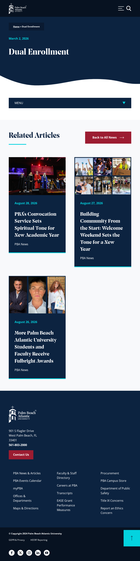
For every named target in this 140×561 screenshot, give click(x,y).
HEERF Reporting (38, 539)
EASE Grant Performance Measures (66, 505)
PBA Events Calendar (27, 481)
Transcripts (65, 493)
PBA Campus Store (113, 481)
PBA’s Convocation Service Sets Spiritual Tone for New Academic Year (37, 225)
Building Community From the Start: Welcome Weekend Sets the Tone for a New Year (101, 232)
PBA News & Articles (27, 473)
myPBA (18, 488)
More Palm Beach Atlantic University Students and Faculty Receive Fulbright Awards (36, 347)
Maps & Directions (25, 508)
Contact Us (21, 455)
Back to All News (104, 137)
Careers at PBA (67, 485)
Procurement (110, 473)
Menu (19, 103)
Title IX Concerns (112, 501)
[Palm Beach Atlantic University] (22, 414)
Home (16, 26)
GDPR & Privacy (17, 539)
